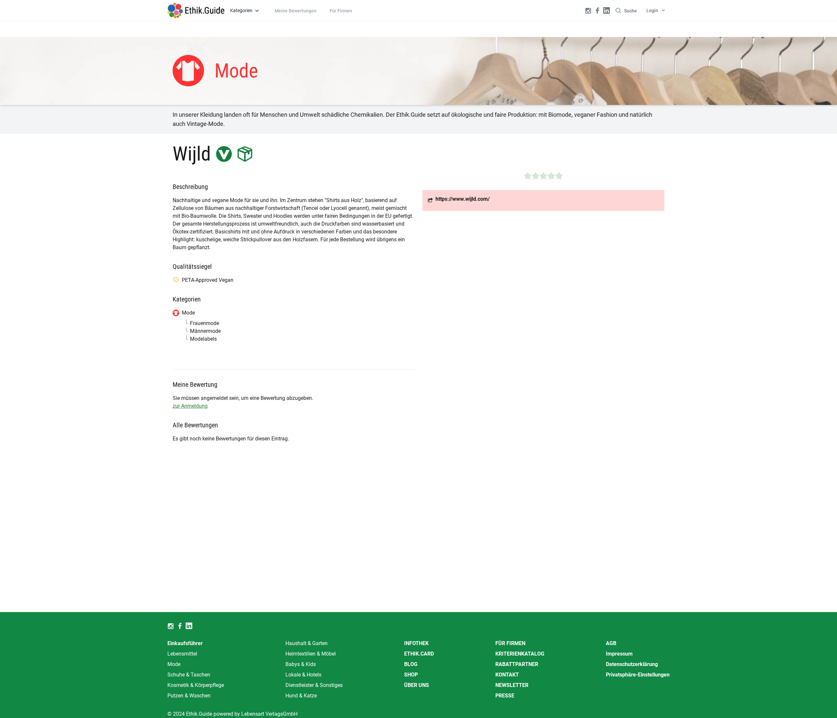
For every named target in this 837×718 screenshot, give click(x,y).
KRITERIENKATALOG (519, 654)
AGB (611, 643)
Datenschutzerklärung (632, 664)
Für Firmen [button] (341, 10)
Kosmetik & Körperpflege (195, 685)
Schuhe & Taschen (188, 675)
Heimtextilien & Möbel (310, 654)
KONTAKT (507, 675)
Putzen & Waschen (189, 695)
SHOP (411, 675)
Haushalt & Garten (306, 643)
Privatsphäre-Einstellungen (638, 675)
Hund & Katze (301, 695)
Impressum (619, 654)
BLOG (411, 664)
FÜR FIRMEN (510, 643)
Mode (173, 664)
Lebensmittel (182, 654)
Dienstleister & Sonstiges (314, 685)
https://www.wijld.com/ (463, 199)
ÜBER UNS (416, 685)
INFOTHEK (416, 643)
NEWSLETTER (511, 685)
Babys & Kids (300, 664)
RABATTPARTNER (516, 664)
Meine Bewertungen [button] (295, 10)
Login (652, 10)
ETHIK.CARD (419, 654)
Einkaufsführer (185, 643)
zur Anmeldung (190, 406)
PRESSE (504, 695)
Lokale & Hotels (303, 675)
